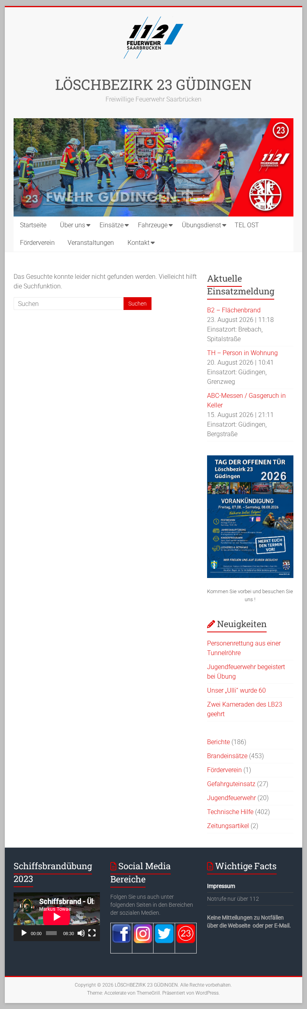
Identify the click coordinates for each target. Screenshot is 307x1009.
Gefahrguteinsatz (231, 784)
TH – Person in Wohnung (242, 353)
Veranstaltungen (91, 242)
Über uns (72, 225)
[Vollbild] (92, 933)
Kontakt (139, 242)
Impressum (221, 886)
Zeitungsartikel (228, 826)
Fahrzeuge (152, 225)
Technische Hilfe (230, 812)
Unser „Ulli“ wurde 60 (236, 690)
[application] (57, 916)
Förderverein (37, 242)
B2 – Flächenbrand (234, 310)
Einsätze (112, 225)
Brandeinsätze (227, 756)
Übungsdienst (201, 225)
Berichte (218, 742)
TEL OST (247, 225)
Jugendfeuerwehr (231, 798)
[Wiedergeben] (24, 933)
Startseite (33, 225)
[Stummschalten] (81, 933)
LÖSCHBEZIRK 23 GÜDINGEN (153, 84)
